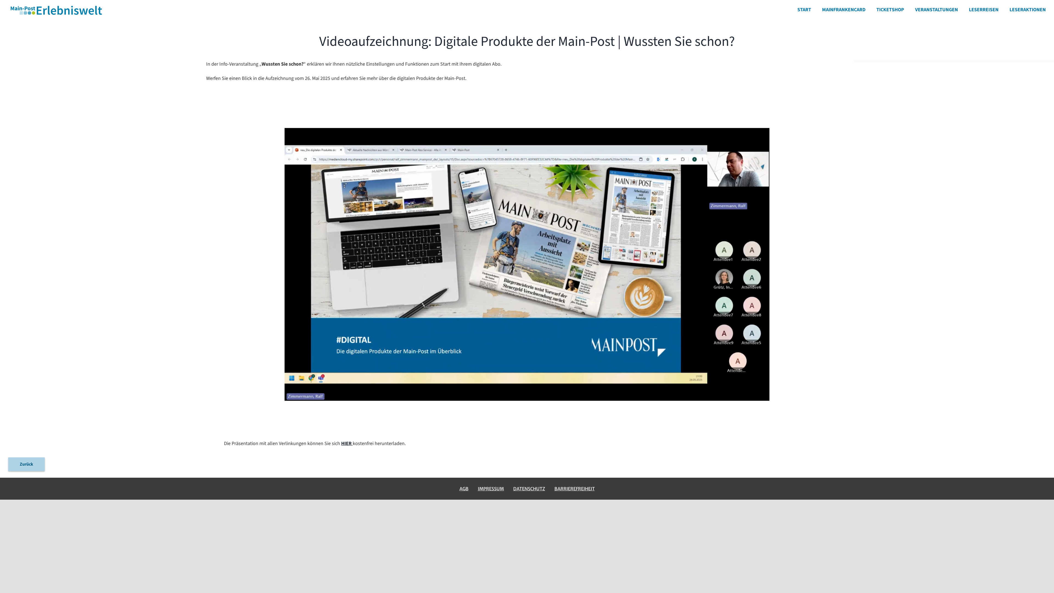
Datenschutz (529, 488)
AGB (464, 488)
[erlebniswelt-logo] (56, 6)
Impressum (491, 488)
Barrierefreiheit (574, 488)
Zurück (26, 464)
